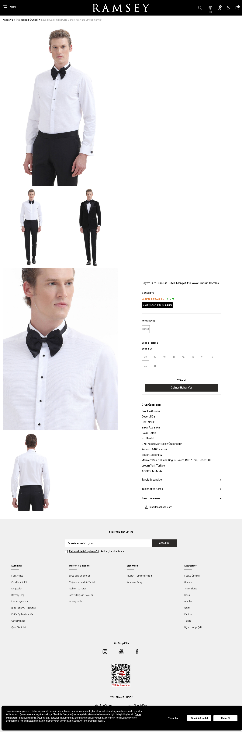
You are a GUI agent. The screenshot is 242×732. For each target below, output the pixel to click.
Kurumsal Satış (134, 582)
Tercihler (173, 718)
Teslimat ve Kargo (77, 588)
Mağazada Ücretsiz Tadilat (82, 582)
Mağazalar (16, 588)
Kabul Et (225, 718)
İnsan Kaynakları (19, 601)
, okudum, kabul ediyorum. (97, 551)
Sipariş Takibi (75, 601)
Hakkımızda (17, 575)
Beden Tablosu (150, 343)
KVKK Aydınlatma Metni (23, 614)
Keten (187, 595)
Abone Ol (164, 543)
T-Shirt (187, 621)
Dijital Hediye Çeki (193, 627)
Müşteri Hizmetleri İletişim (140, 575)
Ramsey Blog (17, 595)
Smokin (188, 582)
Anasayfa (8, 20)
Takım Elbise (190, 588)
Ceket (187, 608)
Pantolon (188, 614)
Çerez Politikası (18, 621)
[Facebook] (137, 651)
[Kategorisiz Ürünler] (27, 20)
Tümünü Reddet (199, 718)
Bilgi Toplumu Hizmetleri (23, 608)
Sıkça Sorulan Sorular (79, 575)
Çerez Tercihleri (18, 627)
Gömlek (188, 601)
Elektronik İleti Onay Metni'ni (84, 551)
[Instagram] (105, 651)
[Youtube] (121, 651)
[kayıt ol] (228, 7)
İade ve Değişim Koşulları (81, 595)
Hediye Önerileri (192, 575)
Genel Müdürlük (19, 582)
